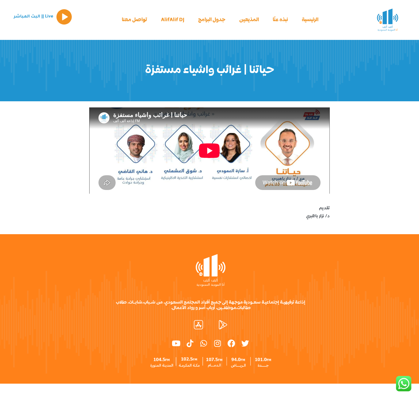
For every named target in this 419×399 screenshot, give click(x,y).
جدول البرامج (211, 19)
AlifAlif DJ (172, 19)
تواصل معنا (134, 19)
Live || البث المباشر (33, 16)
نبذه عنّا (280, 19)
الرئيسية (310, 19)
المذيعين (249, 19)
